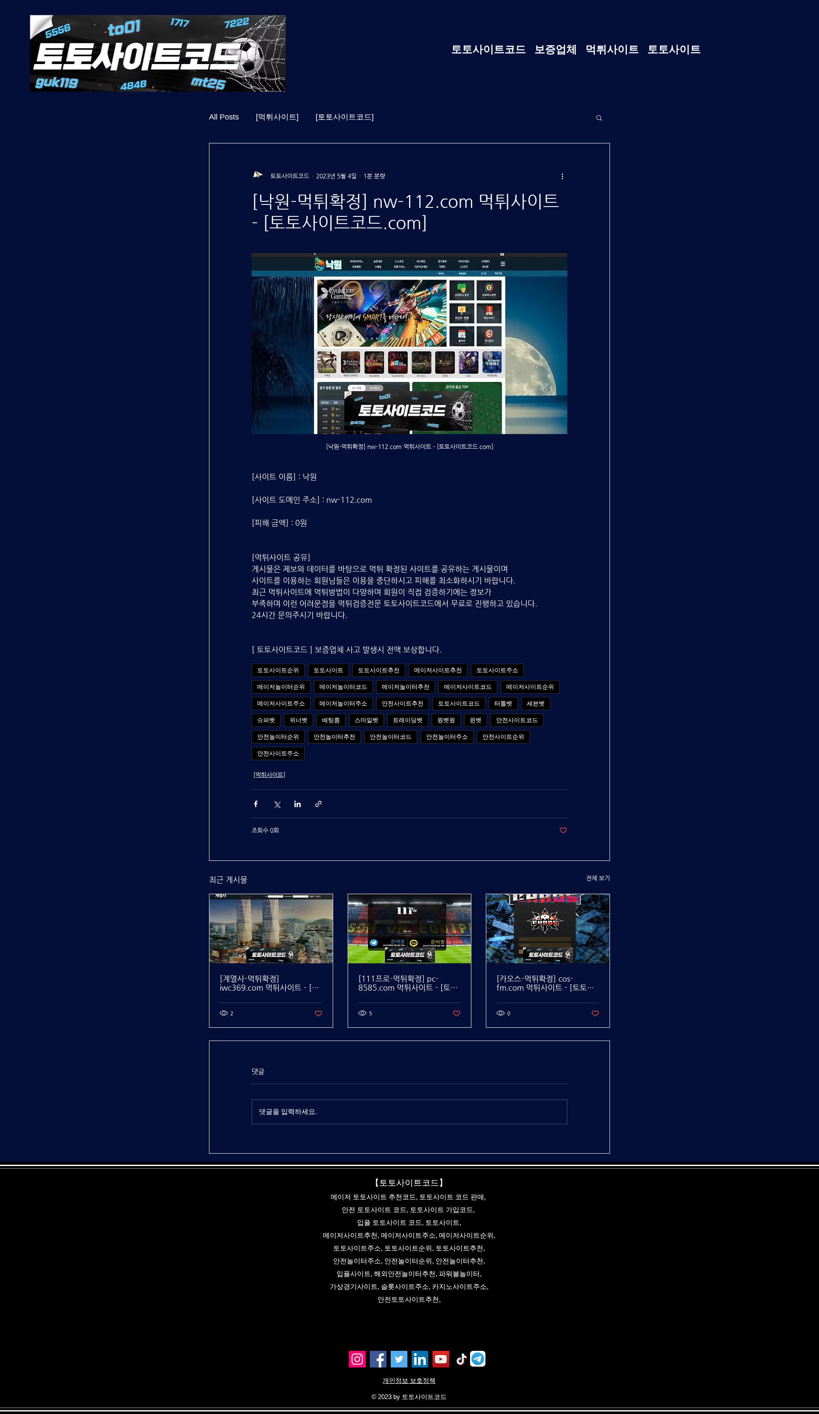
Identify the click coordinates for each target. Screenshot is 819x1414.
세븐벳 (536, 703)
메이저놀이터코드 (343, 686)
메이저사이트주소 (281, 703)
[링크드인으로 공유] (297, 804)
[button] (599, 117)
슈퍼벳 (266, 720)
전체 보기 (598, 878)
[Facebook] (378, 1359)
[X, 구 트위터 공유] (277, 804)
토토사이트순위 (278, 670)
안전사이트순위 (503, 736)
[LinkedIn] (420, 1359)
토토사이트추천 (379, 670)
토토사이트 (328, 670)
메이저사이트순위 (530, 686)
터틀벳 (503, 703)
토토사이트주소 (497, 670)
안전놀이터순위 (278, 736)
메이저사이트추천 (438, 670)
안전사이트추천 (403, 703)
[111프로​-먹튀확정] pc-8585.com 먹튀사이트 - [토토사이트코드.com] (408, 983)
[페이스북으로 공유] (256, 804)
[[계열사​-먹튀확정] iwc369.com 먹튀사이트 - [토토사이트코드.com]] (271, 928)
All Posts (224, 117)
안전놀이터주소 (447, 736)
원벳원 (446, 720)
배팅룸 (331, 720)
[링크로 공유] (318, 804)
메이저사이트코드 (468, 686)
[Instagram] (357, 1359)
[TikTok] (461, 1359)
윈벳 (476, 720)
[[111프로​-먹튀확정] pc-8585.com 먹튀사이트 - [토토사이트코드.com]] (409, 928)
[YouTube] (441, 1359)
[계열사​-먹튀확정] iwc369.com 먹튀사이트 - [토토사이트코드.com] (269, 983)
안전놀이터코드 (391, 736)
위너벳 (299, 720)
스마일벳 (366, 720)
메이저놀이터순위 (281, 686)
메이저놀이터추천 (406, 686)
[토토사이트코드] (345, 117)
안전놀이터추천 (334, 736)
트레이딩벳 (408, 720)
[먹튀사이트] (277, 117)
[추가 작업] (562, 176)
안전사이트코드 (517, 720)
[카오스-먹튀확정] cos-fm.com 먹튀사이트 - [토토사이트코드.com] (545, 983)
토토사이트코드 (459, 703)
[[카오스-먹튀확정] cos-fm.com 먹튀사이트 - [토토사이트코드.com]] (548, 928)
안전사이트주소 (278, 753)
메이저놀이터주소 (343, 703)
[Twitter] (399, 1359)
